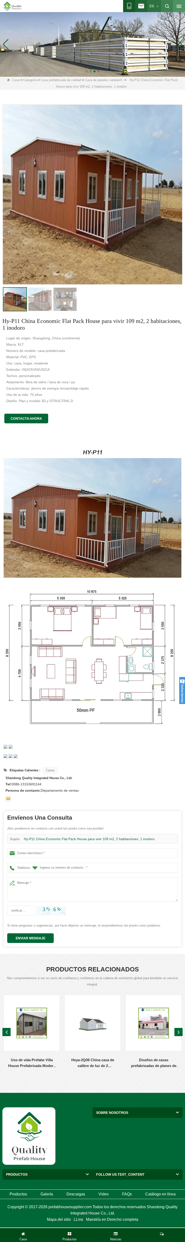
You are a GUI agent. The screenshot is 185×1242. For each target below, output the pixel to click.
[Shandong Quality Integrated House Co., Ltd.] (13, 6)
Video (104, 1194)
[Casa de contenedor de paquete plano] (92, 44)
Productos (18, 1194)
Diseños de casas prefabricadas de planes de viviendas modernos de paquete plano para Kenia (153, 1063)
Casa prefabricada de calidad (61, 80)
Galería (46, 1194)
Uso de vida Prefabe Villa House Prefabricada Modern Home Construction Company (31, 1063)
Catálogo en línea (160, 1194)
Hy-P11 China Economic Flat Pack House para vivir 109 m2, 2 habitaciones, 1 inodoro (89, 839)
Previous (6, 1032)
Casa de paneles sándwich (103, 80)
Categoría (30, 80)
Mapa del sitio (59, 1219)
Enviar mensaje (30, 938)
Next (178, 1032)
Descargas (75, 1194)
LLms (78, 1219)
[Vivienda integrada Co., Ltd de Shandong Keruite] (28, 1136)
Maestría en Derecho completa (112, 1219)
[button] (87, 71)
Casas (50, 770)
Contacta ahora (26, 418)
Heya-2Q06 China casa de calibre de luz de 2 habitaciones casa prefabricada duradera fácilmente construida (92, 1063)
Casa (16, 80)
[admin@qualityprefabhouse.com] (8, 798)
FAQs (127, 1194)
